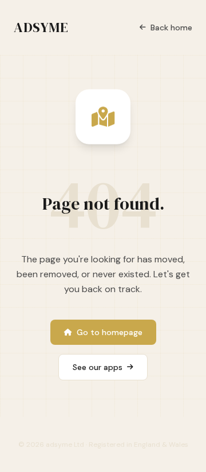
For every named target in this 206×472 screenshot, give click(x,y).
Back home (171, 27)
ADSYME (41, 27)
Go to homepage (109, 332)
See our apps (97, 367)
